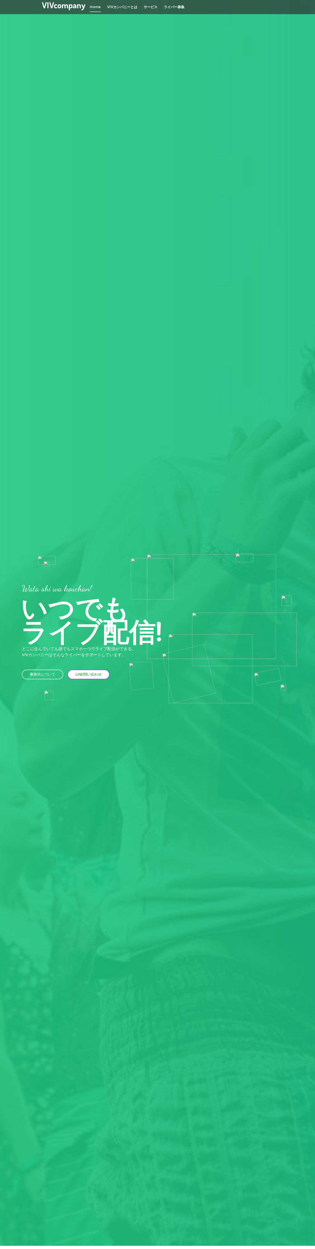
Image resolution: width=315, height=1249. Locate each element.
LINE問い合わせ (88, 674)
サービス (151, 7)
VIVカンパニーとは (122, 7)
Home (95, 7)
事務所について (42, 674)
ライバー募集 (174, 7)
